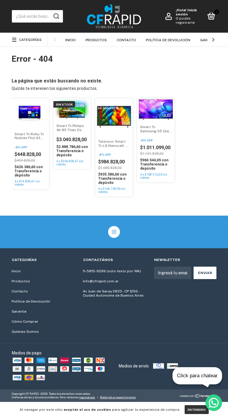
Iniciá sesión (186, 12)
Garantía (19, 311)
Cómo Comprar (25, 321)
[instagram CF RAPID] (114, 232)
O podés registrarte (185, 20)
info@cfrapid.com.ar (101, 281)
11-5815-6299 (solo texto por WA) (112, 271)
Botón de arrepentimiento (118, 397)
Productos (96, 40)
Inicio (70, 40)
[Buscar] (56, 16)
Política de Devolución (168, 40)
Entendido (197, 409)
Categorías (30, 40)
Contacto (126, 40)
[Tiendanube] (197, 396)
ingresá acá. (87, 397)
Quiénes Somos (25, 332)
